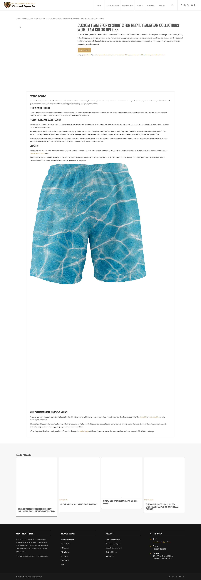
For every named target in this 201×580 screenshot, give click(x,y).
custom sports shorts (100, 55)
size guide (142, 417)
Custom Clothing (27, 18)
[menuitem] (99, 5)
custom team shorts (135, 55)
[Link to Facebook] (181, 5)
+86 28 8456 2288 (159, 549)
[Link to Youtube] (191, 5)
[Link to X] (188, 5)
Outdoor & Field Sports (113, 544)
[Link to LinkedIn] (195, 5)
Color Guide (65, 560)
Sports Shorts (40, 18)
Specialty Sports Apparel (114, 548)
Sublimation (65, 548)
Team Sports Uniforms (113, 540)
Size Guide (64, 556)
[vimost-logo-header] (19, 5)
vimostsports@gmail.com (162, 542)
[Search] (172, 5)
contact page (84, 431)
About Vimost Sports (68, 540)
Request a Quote (84, 50)
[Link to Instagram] (184, 5)
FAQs (62, 564)
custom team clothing (123, 55)
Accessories (110, 556)
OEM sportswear (145, 55)
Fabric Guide (65, 552)
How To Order (65, 544)
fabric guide (154, 417)
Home (18, 18)
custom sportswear (111, 55)
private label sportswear (157, 55)
